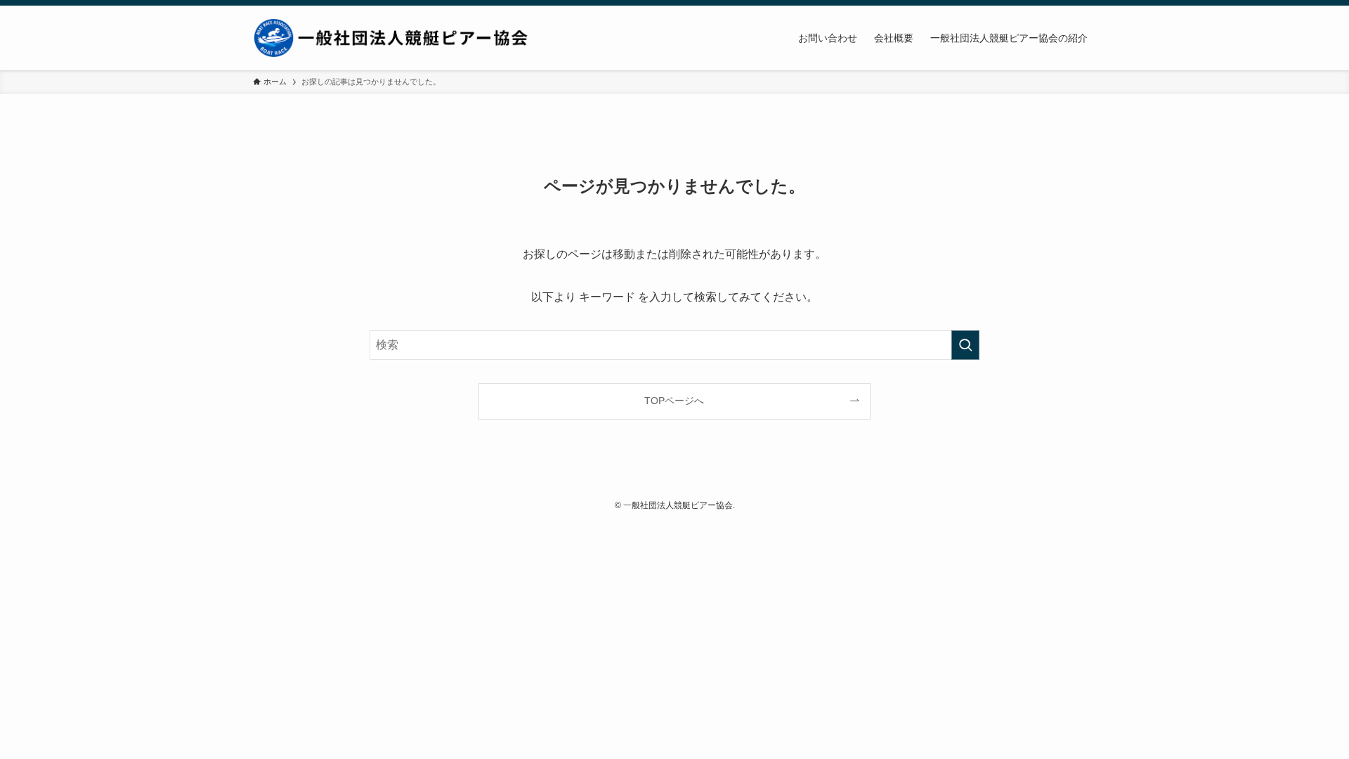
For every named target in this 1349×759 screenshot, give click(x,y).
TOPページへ (674, 400)
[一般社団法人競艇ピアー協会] (393, 38)
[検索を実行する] (965, 345)
